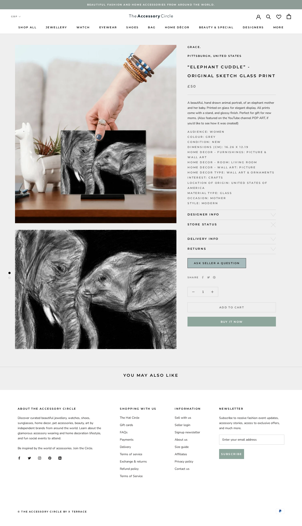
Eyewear (108, 27)
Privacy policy (184, 461)
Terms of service (131, 454)
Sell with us (183, 418)
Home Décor (177, 27)
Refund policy (129, 469)
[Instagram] (39, 458)
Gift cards (126, 425)
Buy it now (232, 321)
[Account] (258, 16)
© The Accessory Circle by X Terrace (52, 511)
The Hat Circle (129, 418)
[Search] (268, 16)
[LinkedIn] (59, 458)
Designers (253, 27)
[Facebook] (202, 277)
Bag (151, 27)
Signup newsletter (187, 432)
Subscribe (231, 454)
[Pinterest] (214, 277)
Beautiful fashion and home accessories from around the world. (151, 4)
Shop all (27, 27)
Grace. (194, 47)
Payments (127, 440)
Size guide (182, 447)
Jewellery (56, 27)
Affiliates (181, 454)
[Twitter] (208, 277)
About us (181, 440)
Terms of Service (131, 476)
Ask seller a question (217, 263)
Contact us (182, 469)
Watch (83, 27)
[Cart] (289, 16)
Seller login (182, 425)
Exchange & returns (133, 461)
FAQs (124, 432)
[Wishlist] (278, 16)
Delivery (125, 447)
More (278, 27)
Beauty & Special (216, 27)
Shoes (132, 27)
